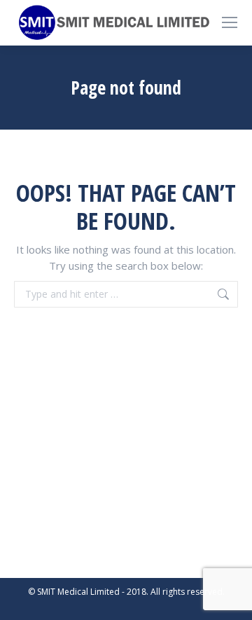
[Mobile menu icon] (229, 22)
